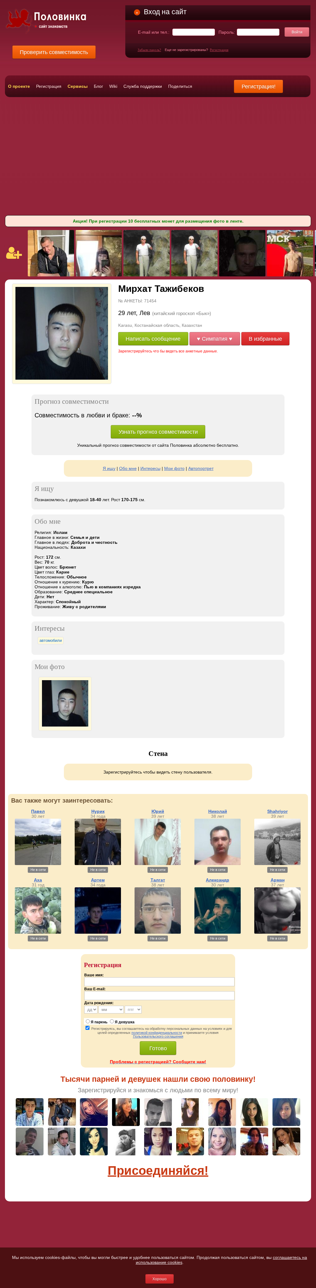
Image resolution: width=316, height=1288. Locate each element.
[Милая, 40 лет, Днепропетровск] (99, 274)
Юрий (158, 811)
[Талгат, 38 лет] (158, 932)
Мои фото (174, 468)
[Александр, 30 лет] (217, 932)
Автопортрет (201, 468)
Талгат (158, 879)
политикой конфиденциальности (156, 1032)
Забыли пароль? (149, 50)
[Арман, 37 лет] (277, 932)
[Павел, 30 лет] (38, 863)
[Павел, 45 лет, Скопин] (51, 274)
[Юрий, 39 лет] (158, 863)
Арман (278, 879)
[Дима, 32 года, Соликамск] (290, 274)
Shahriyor (277, 811)
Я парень (99, 1022)
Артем (98, 879)
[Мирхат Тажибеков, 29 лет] (61, 378)
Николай (217, 811)
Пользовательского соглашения (158, 1036)
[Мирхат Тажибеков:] (65, 725)
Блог (98, 86)
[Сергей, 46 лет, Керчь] (242, 274)
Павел (38, 811)
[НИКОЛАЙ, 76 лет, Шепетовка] (146, 274)
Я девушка (125, 1022)
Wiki (113, 86)
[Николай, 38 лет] (217, 863)
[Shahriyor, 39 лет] (277, 863)
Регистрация (219, 50)
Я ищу (109, 468)
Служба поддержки (142, 86)
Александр (217, 879)
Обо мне (128, 468)
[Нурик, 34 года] (98, 863)
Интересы (150, 468)
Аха (38, 879)
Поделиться (180, 86)
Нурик (98, 811)
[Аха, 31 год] (38, 932)
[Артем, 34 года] (98, 932)
